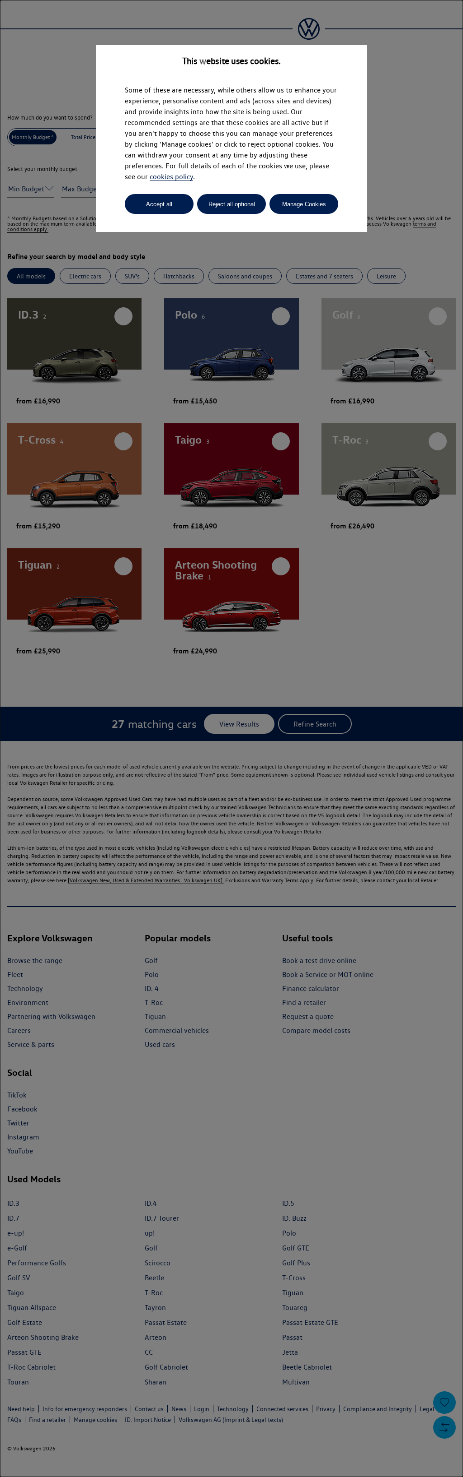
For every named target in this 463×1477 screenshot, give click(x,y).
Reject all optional (231, 204)
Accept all (159, 204)
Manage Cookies (304, 204)
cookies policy (171, 176)
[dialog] (231, 738)
